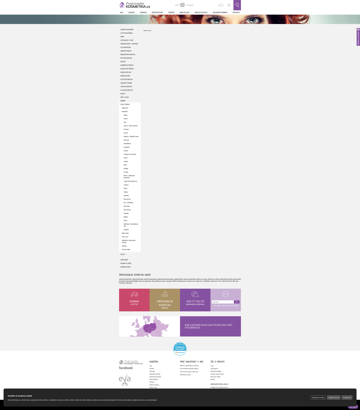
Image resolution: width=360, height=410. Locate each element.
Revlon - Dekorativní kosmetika (129, 177)
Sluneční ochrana (126, 83)
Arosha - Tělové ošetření (131, 126)
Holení (122, 94)
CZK (221, 5)
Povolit (347, 397)
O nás (212, 366)
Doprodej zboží (125, 267)
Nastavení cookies (215, 377)
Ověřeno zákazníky (358, 37)
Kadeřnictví (125, 108)
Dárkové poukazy (201, 12)
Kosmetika (125, 111)
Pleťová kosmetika (126, 79)
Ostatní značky (126, 249)
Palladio (126, 168)
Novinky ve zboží (125, 263)
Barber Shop (125, 233)
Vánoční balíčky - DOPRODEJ (129, 44)
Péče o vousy (124, 97)
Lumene (126, 161)
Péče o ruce (125, 237)
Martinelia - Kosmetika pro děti (131, 225)
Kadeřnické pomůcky (127, 65)
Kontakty (236, 12)
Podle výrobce (125, 104)
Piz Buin (126, 172)
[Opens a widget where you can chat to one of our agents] (353, 406)
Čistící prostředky (126, 33)
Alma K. (126, 119)
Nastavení (318, 397)
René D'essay (127, 210)
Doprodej (143, 12)
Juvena (125, 158)
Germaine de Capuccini (130, 154)
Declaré (126, 133)
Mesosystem (127, 199)
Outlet (122, 254)
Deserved (126, 140)
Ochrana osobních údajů (217, 374)
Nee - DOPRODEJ (128, 203)
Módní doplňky (157, 12)
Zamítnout (334, 397)
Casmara (126, 185)
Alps (125, 122)
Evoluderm (127, 147)
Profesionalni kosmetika (180, 349)
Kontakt (212, 379)
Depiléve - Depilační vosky (131, 136)
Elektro (123, 62)
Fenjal (125, 188)
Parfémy (171, 12)
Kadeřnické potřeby (155, 374)
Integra (126, 192)
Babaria (126, 217)
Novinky (132, 12)
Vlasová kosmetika (126, 90)
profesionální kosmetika (130, 362)
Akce (121, 12)
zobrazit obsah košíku (184, 5)
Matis (125, 165)
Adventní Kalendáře (126, 30)
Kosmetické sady (125, 72)
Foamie (126, 151)
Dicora (125, 220)
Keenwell (126, 195)
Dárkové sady (184, 12)
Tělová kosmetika (126, 87)
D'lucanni (126, 129)
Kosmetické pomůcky (127, 69)
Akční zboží (124, 260)
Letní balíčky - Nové (126, 40)
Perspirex (126, 230)
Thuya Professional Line (130, 181)
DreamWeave (127, 144)
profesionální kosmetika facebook (126, 367)
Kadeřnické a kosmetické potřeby (128, 241)
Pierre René (127, 206)
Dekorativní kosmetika (127, 54)
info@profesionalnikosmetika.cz (219, 387)
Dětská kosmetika (126, 58)
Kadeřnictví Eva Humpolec (124, 380)
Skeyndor (126, 213)
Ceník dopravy (214, 369)
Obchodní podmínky (220, 12)
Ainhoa (126, 115)
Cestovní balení (125, 47)
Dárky (122, 37)
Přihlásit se (228, 5)
